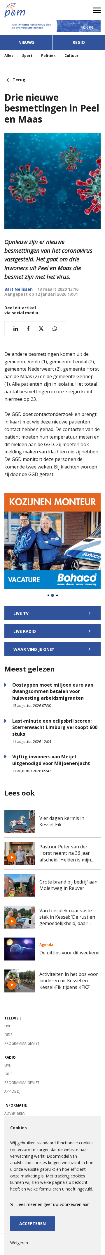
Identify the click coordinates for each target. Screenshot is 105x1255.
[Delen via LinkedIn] (15, 329)
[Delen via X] (41, 329)
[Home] (26, 10)
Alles (8, 55)
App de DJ (12, 1091)
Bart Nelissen (18, 289)
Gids (8, 1034)
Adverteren (14, 1113)
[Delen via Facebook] (28, 329)
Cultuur (71, 55)
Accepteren (32, 1223)
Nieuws (26, 42)
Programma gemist (21, 1043)
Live (7, 1026)
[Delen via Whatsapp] (54, 329)
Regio (79, 42)
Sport (27, 55)
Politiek (48, 55)
